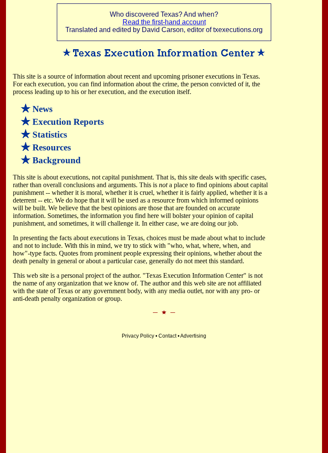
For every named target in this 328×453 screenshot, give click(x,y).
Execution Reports (68, 122)
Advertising (193, 336)
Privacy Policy (138, 336)
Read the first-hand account (164, 22)
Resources (51, 147)
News (42, 109)
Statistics (49, 134)
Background (56, 160)
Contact (167, 336)
